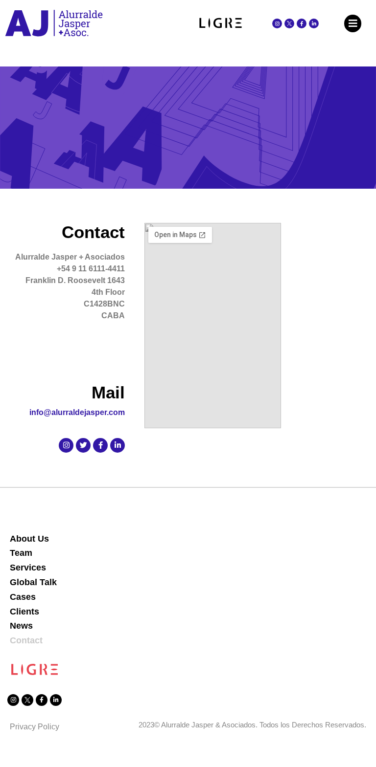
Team (21, 553)
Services (28, 567)
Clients (24, 611)
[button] (352, 23)
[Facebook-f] (301, 23)
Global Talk (33, 582)
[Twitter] (83, 445)
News (21, 626)
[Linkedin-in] (314, 23)
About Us (29, 539)
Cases (23, 597)
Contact (26, 640)
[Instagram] (277, 23)
